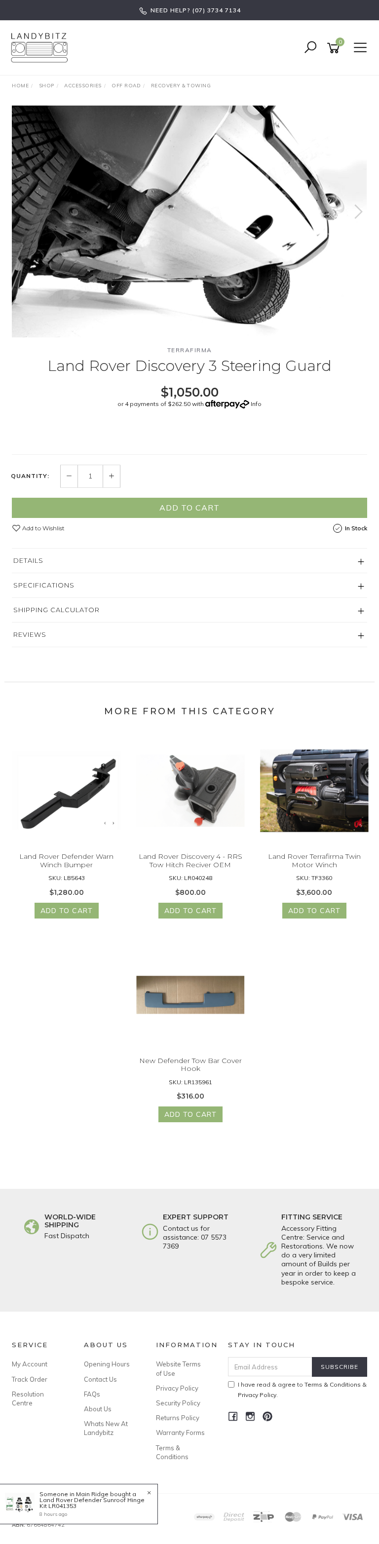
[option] (189, 221)
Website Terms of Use (178, 1368)
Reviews (29, 634)
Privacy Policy (177, 1388)
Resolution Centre (28, 1398)
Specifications (44, 585)
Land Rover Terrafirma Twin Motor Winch (314, 860)
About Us (98, 1409)
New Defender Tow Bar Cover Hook (190, 1064)
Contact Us (100, 1379)
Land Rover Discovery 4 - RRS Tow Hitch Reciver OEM (190, 860)
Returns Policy (177, 1418)
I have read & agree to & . (302, 1389)
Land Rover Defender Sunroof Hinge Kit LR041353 (92, 1502)
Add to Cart (189, 508)
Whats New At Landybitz (106, 1428)
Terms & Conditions (172, 1452)
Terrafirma (189, 350)
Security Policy (178, 1403)
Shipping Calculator (56, 610)
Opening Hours (107, 1364)
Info (256, 403)
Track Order (29, 1379)
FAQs (92, 1394)
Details (28, 560)
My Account (29, 1364)
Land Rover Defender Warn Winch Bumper (66, 860)
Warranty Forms (180, 1432)
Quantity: (30, 476)
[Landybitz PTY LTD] (41, 47)
